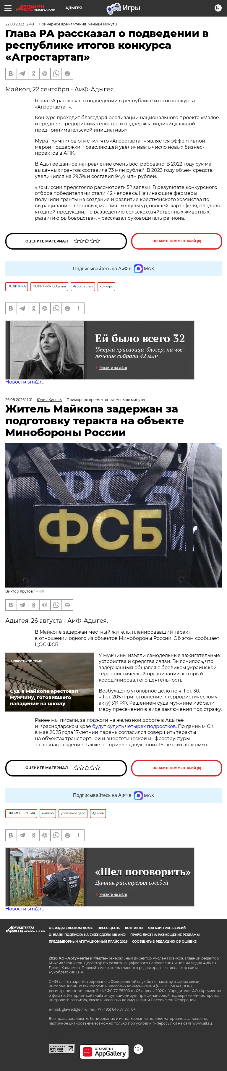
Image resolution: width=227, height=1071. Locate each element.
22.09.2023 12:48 (19, 24)
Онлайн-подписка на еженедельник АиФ (87, 935)
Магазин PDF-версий (167, 928)
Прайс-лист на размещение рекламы (165, 935)
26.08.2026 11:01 (18, 399)
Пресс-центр (109, 928)
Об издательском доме (71, 928)
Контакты (134, 928)
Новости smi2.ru (25, 382)
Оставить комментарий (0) (177, 241)
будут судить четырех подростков (134, 726)
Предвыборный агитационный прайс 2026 (88, 942)
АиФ (40, 591)
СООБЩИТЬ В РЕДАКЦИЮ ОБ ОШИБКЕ (164, 942)
